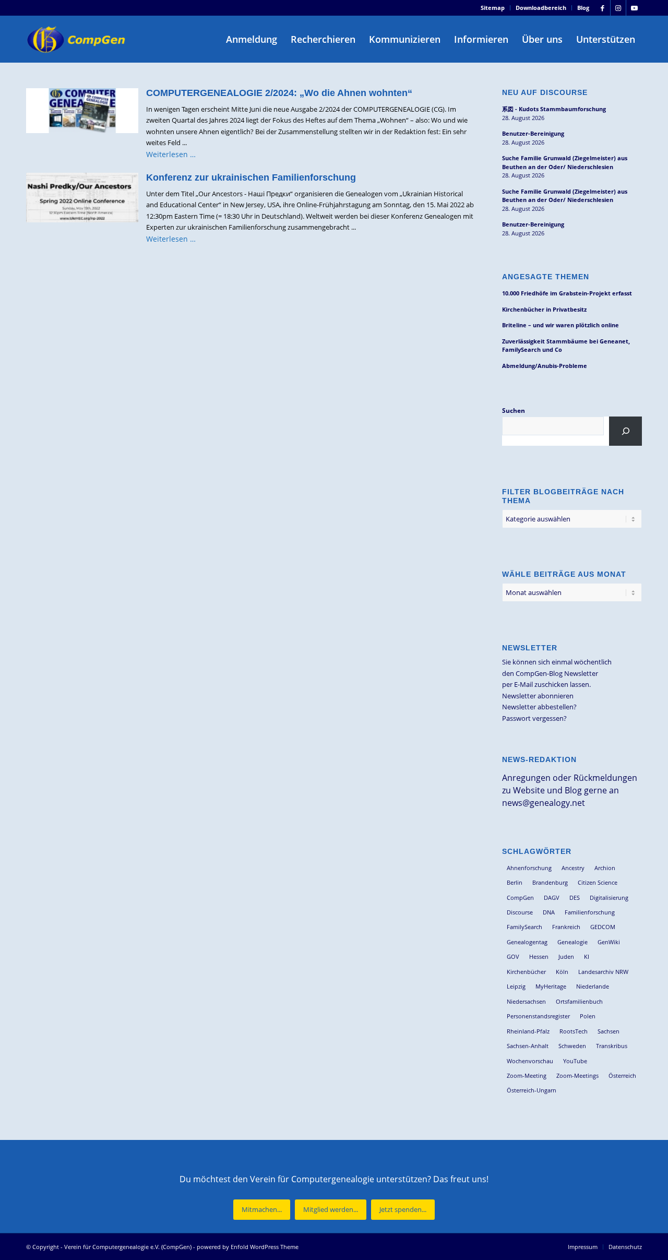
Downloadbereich (541, 7)
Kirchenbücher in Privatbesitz (544, 309)
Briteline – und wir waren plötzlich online (560, 325)
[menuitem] (492, 7)
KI (586, 956)
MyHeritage (550, 986)
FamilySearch (524, 927)
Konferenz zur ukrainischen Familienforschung (251, 177)
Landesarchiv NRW (603, 972)
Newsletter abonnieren (538, 695)
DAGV (551, 897)
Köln (562, 972)
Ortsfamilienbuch (579, 1001)
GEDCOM (602, 927)
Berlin (514, 882)
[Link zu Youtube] (634, 8)
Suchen (513, 410)
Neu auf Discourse (545, 92)
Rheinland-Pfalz (528, 1031)
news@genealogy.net (543, 803)
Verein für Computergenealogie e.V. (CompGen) (128, 1247)
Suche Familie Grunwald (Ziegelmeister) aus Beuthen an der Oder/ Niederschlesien (564, 162)
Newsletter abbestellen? (539, 706)
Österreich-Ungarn (531, 1090)
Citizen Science (597, 882)
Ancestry (573, 868)
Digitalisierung (609, 897)
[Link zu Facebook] (602, 8)
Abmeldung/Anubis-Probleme (544, 366)
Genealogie (572, 942)
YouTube (575, 1061)
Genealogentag (527, 942)
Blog (583, 7)
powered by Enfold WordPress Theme (248, 1247)
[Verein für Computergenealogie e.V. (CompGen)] (77, 39)
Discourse (520, 912)
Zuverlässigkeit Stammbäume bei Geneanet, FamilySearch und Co (566, 345)
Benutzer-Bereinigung (533, 133)
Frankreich (566, 927)
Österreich (622, 1075)
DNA (549, 912)
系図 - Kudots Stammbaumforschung (554, 109)
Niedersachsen (526, 1001)
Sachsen (608, 1031)
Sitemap (493, 7)
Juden (566, 956)
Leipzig (516, 986)
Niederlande (592, 986)
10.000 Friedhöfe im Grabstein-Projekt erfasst (567, 293)
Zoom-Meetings (577, 1075)
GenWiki (609, 942)
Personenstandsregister (538, 1016)
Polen (587, 1016)
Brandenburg (550, 882)
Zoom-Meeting (526, 1075)
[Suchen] (625, 431)
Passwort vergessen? (534, 718)
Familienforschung (590, 912)
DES (574, 897)
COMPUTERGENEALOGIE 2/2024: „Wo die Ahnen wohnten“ (279, 93)
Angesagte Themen (545, 276)
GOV (513, 956)
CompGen (520, 897)
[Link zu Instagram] (618, 8)
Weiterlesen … (171, 154)
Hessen (538, 956)
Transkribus (611, 1046)
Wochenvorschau (530, 1061)
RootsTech (573, 1031)
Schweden (572, 1046)
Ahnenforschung (529, 868)
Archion (604, 868)
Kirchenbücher (526, 972)
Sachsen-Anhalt (527, 1046)
